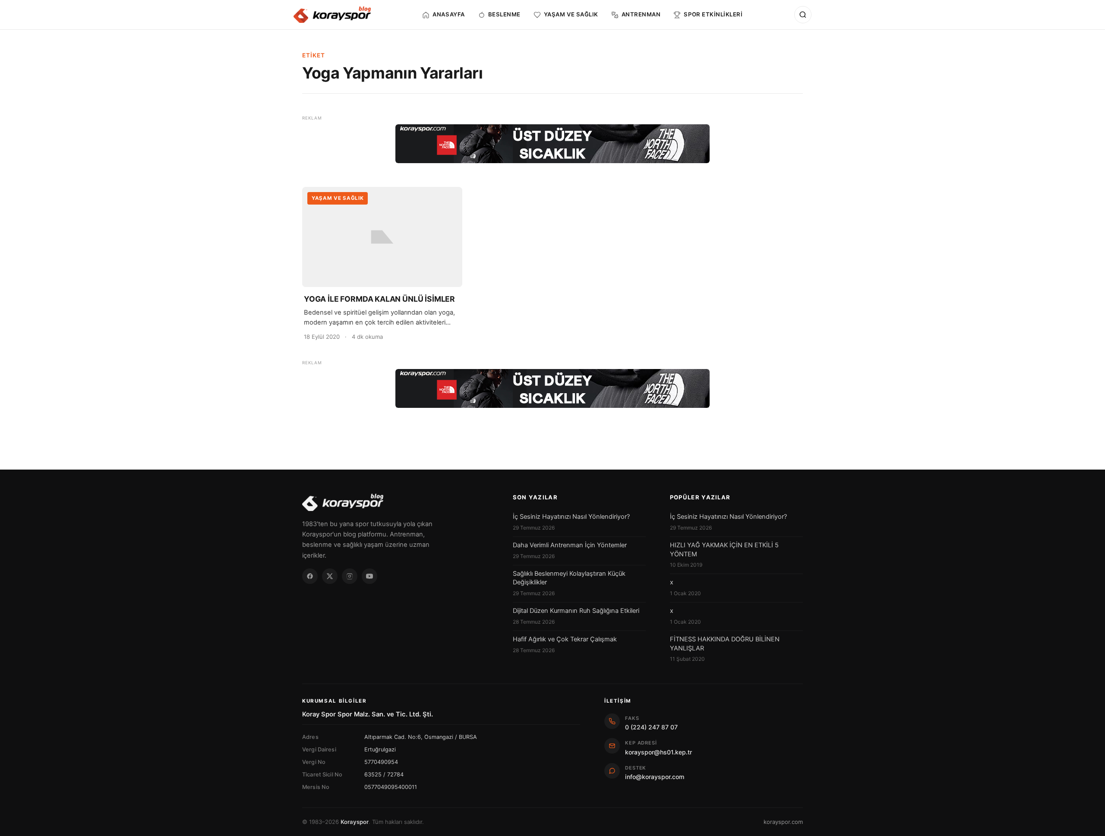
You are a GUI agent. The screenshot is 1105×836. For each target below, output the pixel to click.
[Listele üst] (552, 143)
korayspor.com (783, 821)
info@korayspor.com (654, 776)
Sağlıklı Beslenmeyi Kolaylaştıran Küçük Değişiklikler (569, 578)
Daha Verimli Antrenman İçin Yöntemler (570, 545)
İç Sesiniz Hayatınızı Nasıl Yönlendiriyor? (571, 517)
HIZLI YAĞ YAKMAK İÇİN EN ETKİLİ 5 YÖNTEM (724, 549)
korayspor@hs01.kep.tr (658, 752)
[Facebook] (310, 576)
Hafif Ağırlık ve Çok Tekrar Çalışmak (565, 639)
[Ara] (802, 14)
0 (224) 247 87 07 (651, 727)
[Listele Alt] (552, 388)
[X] (330, 576)
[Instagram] (349, 576)
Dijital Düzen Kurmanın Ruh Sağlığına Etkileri (576, 611)
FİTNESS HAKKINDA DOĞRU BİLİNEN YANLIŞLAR (725, 643)
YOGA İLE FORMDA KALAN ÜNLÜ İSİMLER (379, 298)
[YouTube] (369, 576)
